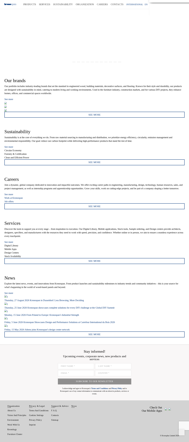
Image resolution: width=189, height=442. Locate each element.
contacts (117, 4)
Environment (13, 420)
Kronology (12, 429)
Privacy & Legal (37, 406)
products (29, 4)
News (74, 406)
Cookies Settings (36, 415)
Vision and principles (16, 415)
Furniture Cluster (14, 434)
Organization (13, 406)
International (134, 4)
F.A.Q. (54, 410)
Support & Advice (60, 406)
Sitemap (54, 420)
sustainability (63, 4)
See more (8, 99)
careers (102, 4)
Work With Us (13, 425)
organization (85, 4)
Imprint (32, 425)
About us (11, 410)
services (44, 4)
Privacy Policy (35, 420)
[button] (6, 33)
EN (146, 4)
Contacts (55, 415)
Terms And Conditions (38, 410)
